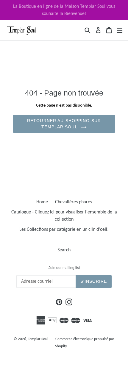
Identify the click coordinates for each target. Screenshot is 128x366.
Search (64, 250)
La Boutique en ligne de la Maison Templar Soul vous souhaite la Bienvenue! (64, 10)
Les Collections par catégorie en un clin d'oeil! (64, 229)
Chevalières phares (73, 202)
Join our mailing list (64, 268)
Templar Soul (38, 339)
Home (42, 202)
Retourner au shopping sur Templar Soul (64, 123)
